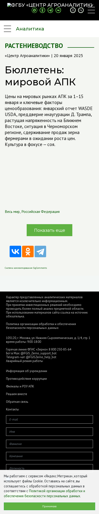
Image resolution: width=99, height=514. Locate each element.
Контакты (12, 409)
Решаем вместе (16, 394)
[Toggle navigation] (91, 10)
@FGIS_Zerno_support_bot (38, 353)
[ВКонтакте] (15, 251)
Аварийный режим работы (24, 361)
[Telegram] (40, 251)
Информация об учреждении (26, 371)
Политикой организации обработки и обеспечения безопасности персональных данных (44, 493)
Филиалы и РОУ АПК (20, 386)
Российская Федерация (40, 211)
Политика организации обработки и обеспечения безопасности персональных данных (41, 326)
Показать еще (49, 230)
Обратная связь (17, 402)
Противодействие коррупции (26, 379)
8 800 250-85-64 (60, 349)
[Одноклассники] (28, 251)
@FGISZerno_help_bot (41, 357)
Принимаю (49, 506)
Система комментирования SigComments (26, 267)
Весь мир (12, 211)
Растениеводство (34, 46)
